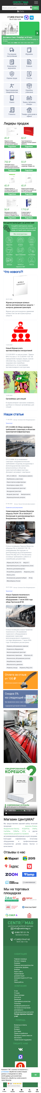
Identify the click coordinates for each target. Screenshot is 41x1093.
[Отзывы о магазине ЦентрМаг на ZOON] (12, 874)
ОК (36, 1075)
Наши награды (19, 995)
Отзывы (17, 993)
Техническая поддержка (22, 1040)
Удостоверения (20, 254)
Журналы (9, 245)
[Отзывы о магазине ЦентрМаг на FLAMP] (29, 874)
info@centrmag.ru (22, 928)
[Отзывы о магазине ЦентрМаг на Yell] (29, 866)
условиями (5, 1072)
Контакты (17, 997)
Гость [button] (21, 11)
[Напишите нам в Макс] (26, 18)
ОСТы (24, 831)
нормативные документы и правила (16, 834)
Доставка (17, 1031)
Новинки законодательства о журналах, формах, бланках (23, 967)
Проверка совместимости (23, 1035)
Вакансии (17, 999)
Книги (31, 245)
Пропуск (9, 264)
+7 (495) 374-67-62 (15, 17)
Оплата (16, 1027)
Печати (31, 264)
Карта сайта (18, 971)
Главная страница (20, 959)
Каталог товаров (20, 961)
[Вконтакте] (20, 1049)
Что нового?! (13, 272)
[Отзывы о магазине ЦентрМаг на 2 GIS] (29, 858)
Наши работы (18, 982)
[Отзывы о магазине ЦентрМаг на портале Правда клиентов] (12, 882)
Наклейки (9, 254)
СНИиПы (16, 831)
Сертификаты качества (22, 1001)
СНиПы (34, 829)
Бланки (20, 245)
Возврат (17, 1029)
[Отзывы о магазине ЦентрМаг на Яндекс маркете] (12, 858)
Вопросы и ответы (20, 1025)
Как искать (18, 1037)
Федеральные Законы (11, 829)
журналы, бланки (31, 826)
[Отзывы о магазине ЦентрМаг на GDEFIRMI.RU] (29, 882)
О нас (16, 991)
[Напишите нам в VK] (32, 18)
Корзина (17, 963)
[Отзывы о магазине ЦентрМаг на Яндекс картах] (12, 866)
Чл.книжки (31, 254)
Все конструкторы (20, 234)
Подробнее (12, 146)
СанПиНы (7, 831)
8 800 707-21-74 (22, 932)
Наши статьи (14, 414)
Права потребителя (21, 1033)
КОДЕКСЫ (25, 829)
